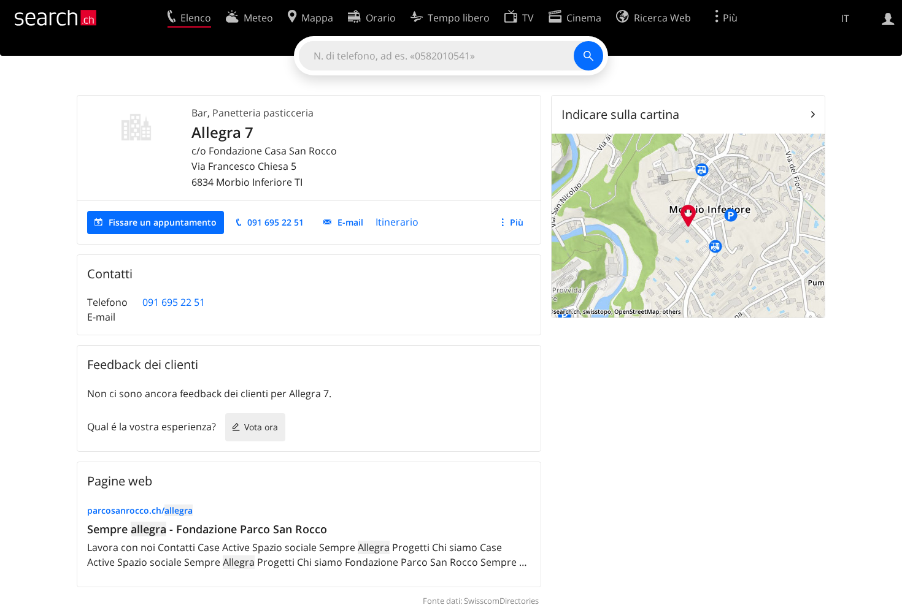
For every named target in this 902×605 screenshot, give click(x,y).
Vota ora (261, 427)
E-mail (350, 222)
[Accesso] (888, 18)
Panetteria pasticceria (263, 113)
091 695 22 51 (275, 222)
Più (516, 222)
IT (845, 18)
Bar (199, 113)
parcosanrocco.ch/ (140, 510)
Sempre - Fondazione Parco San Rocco (207, 529)
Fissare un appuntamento (163, 222)
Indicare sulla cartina (620, 114)
